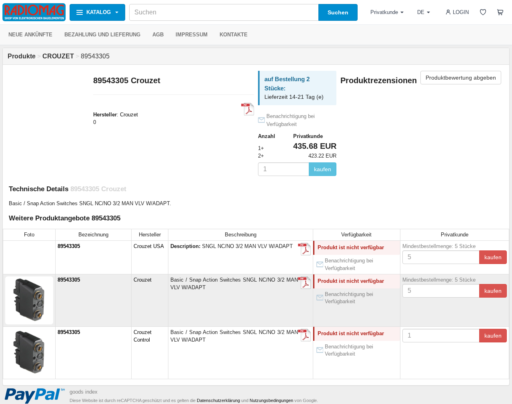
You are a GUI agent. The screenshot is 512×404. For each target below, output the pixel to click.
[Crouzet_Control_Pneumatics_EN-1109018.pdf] (304, 282)
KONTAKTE (234, 35)
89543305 (69, 246)
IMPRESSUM (192, 35)
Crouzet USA (149, 246)
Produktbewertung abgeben (461, 77)
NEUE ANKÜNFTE (30, 35)
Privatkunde (384, 12)
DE (420, 12)
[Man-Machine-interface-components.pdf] (247, 109)
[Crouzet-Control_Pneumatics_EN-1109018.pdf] (304, 335)
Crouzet (129, 115)
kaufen (322, 169)
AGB (158, 35)
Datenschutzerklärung (218, 400)
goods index (84, 392)
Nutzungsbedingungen (271, 400)
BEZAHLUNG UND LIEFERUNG (102, 35)
